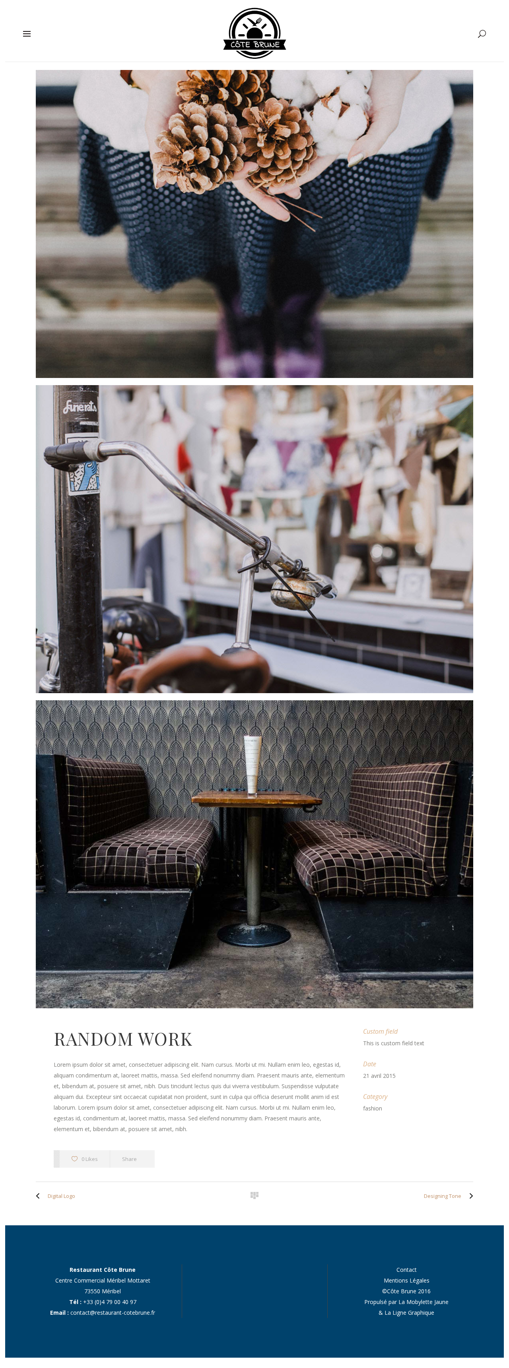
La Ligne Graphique (409, 1312)
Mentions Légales (406, 1280)
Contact (406, 1269)
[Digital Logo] (40, 1196)
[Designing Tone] (469, 1196)
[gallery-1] (254, 224)
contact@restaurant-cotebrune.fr (112, 1312)
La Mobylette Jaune (423, 1302)
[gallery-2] (254, 539)
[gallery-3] (254, 854)
